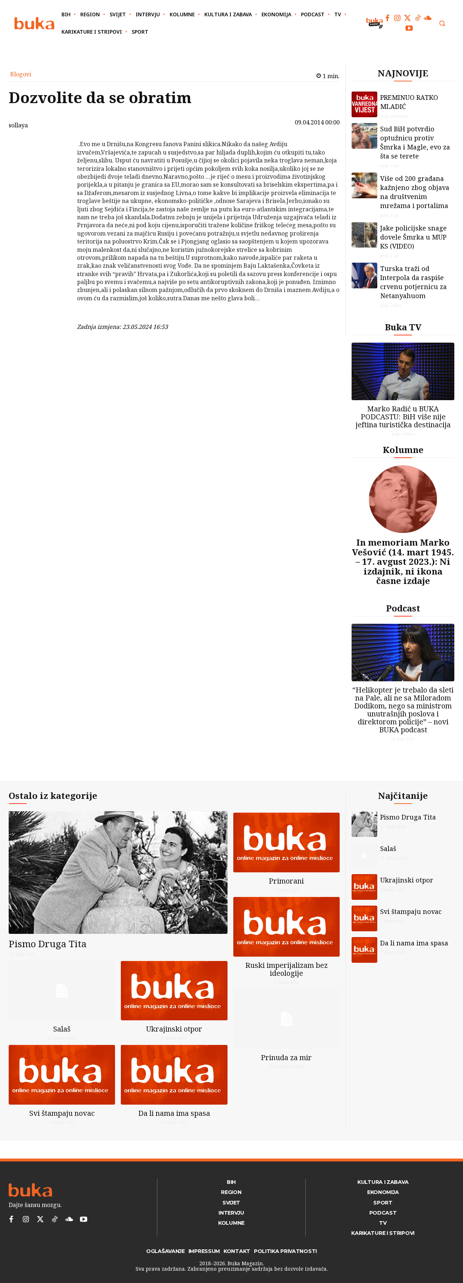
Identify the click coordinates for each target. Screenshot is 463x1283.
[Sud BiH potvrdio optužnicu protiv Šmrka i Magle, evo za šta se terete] (364, 136)
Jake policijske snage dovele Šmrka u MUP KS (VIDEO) (413, 237)
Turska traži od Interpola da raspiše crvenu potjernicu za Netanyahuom (413, 282)
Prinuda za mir (286, 1057)
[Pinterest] (58, 181)
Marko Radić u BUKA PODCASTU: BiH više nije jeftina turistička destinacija (403, 416)
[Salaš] (62, 991)
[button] (442, 23)
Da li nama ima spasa (174, 1113)
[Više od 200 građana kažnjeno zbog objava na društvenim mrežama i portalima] (364, 185)
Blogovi (20, 74)
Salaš (62, 1029)
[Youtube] (409, 28)
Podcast (403, 608)
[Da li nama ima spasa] (174, 1075)
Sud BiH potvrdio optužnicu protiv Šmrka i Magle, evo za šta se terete (415, 142)
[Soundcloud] (428, 18)
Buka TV (403, 327)
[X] (58, 164)
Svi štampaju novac (62, 1113)
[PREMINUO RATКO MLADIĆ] (364, 104)
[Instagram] (397, 18)
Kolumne (403, 450)
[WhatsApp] (58, 198)
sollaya (18, 125)
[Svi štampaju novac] (62, 1075)
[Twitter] (407, 18)
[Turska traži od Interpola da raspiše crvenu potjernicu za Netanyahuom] (364, 275)
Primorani (286, 881)
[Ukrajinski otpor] (174, 991)
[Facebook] (387, 18)
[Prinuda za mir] (286, 1019)
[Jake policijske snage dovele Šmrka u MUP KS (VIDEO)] (364, 235)
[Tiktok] (417, 18)
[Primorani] (286, 842)
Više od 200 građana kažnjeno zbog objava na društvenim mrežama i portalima (414, 192)
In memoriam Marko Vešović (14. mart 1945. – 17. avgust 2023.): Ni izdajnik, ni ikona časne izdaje (403, 561)
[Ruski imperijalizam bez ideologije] (286, 927)
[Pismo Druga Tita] (118, 872)
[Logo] (34, 23)
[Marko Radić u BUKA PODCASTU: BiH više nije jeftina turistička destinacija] (403, 371)
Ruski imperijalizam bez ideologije (286, 969)
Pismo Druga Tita (47, 943)
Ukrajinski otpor (174, 1029)
